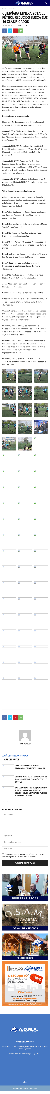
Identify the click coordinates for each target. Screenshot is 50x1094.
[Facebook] (4, 30)
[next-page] (7, 801)
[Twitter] (10, 30)
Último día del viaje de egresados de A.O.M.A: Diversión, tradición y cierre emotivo (31, 779)
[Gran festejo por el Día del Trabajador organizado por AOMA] (8, 768)
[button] (4, 3)
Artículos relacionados (15, 755)
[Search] (46, 3)
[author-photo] (25, 741)
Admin (25, 1082)
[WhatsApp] (20, 30)
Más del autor (11, 759)
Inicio (4, 9)
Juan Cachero (25, 744)
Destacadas (12, 9)
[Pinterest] (15, 30)
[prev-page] (3, 801)
